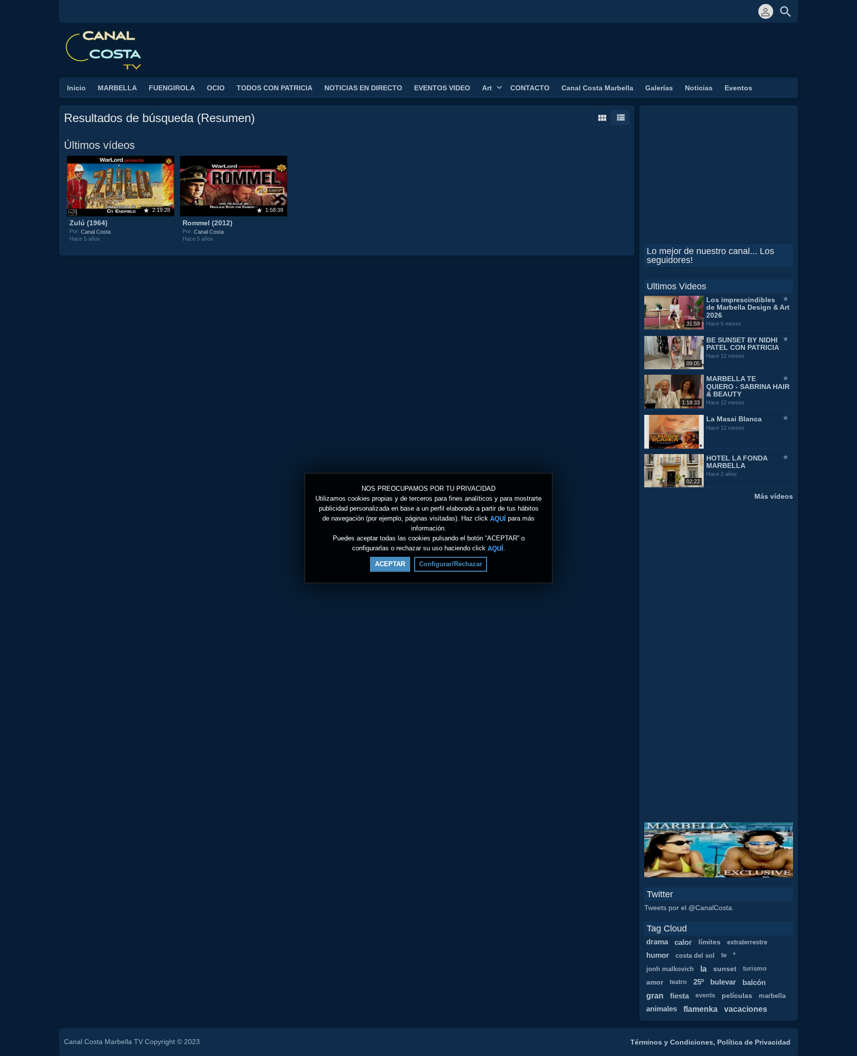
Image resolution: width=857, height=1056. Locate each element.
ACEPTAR (390, 564)
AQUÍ (498, 518)
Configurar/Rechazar (450, 564)
